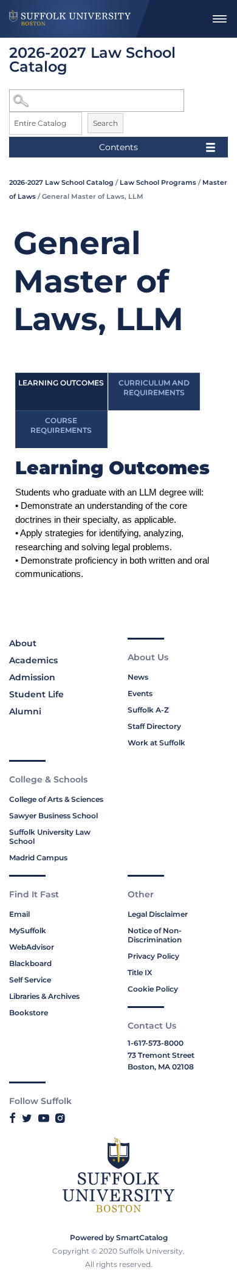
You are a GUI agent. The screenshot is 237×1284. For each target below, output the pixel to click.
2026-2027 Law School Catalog (61, 182)
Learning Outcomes (61, 382)
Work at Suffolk (156, 742)
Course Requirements (61, 425)
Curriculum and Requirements (154, 387)
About (22, 643)
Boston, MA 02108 (161, 1066)
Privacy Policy (153, 956)
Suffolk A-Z (148, 709)
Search (105, 123)
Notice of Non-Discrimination (155, 935)
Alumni (25, 711)
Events (140, 693)
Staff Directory (154, 726)
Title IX (140, 972)
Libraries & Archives (44, 996)
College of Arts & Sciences (56, 799)
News (138, 677)
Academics (33, 660)
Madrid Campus (38, 857)
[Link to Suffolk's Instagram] (59, 1118)
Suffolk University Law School (50, 836)
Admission (32, 677)
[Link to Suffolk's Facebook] (12, 1118)
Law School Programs (158, 182)
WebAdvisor (31, 946)
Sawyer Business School (53, 815)
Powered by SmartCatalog (119, 1237)
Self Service (30, 979)
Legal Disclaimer (158, 914)
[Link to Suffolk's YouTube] (43, 1118)
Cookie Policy (153, 988)
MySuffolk (27, 930)
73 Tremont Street (161, 1055)
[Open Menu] (219, 18)
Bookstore (28, 1012)
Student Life (36, 694)
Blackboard (30, 963)
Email (19, 914)
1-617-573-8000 (156, 1043)
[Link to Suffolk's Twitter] (27, 1118)
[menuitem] (219, 18)
